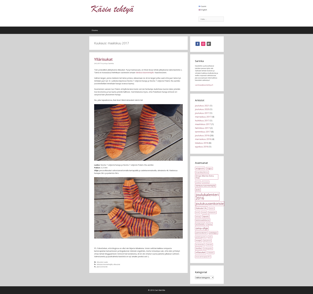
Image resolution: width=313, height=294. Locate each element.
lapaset (206, 216)
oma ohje (202, 228)
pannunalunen (201, 233)
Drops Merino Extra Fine (205, 177)
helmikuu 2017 (202, 128)
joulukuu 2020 (202, 109)
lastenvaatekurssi (202, 220)
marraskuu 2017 (203, 116)
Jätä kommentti (102, 267)
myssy (209, 224)
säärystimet (207, 240)
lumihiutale (200, 224)
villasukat (116, 264)
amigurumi (200, 168)
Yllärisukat (103, 59)
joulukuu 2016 (202, 135)
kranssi (204, 212)
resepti (198, 240)
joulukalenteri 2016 (207, 196)
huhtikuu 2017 (202, 120)
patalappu (213, 233)
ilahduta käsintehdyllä (105, 264)
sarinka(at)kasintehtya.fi (204, 85)
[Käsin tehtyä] (112, 9)
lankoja (198, 216)
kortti (197, 212)
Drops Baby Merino (202, 172)
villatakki (211, 252)
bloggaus (209, 168)
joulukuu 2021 (202, 105)
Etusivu (95, 30)
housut (198, 182)
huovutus (206, 182)
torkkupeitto (208, 248)
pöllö (210, 237)
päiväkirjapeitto (201, 237)
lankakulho (212, 212)
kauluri (211, 208)
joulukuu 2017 (202, 113)
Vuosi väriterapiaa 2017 (203, 257)
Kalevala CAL (201, 208)
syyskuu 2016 (201, 146)
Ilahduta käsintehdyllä (145, 72)
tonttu (198, 248)
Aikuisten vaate (102, 262)
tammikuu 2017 (203, 131)
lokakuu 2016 (201, 142)
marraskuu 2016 (203, 139)
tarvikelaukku (200, 244)
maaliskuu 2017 (203, 124)
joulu (198, 189)
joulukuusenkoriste (210, 203)
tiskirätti (209, 244)
